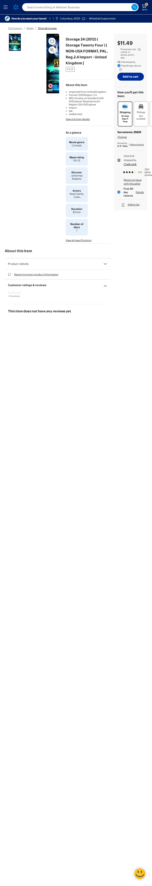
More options (137, 144)
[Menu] (6, 7)
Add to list (134, 204)
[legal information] (139, 49)
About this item (18, 251)
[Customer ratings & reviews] (105, 284)
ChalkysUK (130, 164)
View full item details (78, 119)
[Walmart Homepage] (16, 7)
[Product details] (105, 264)
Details (140, 192)
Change (122, 137)
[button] (48, 65)
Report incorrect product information (36, 274)
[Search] (134, 7)
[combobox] (80, 7)
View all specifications (78, 240)
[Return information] (119, 69)
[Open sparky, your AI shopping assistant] (140, 874)
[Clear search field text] (128, 7)
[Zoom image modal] (52, 50)
